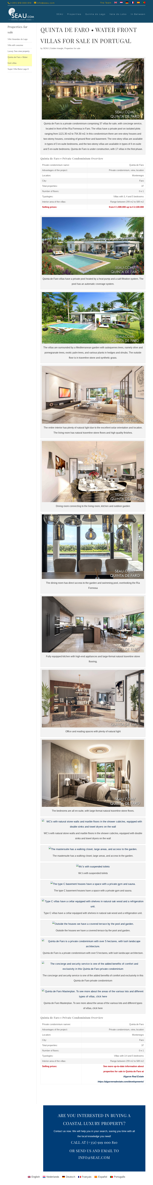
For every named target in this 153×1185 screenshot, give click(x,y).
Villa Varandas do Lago (17, 39)
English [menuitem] (36, 1176)
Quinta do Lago (95, 14)
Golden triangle (56, 48)
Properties (74, 14)
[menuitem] (115, 3)
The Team (105, 3)
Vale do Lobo (118, 14)
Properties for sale (72, 48)
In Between (138, 14)
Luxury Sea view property (19, 51)
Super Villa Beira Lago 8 (18, 69)
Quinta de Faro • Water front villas (17, 60)
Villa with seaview (15, 45)
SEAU (59, 14)
